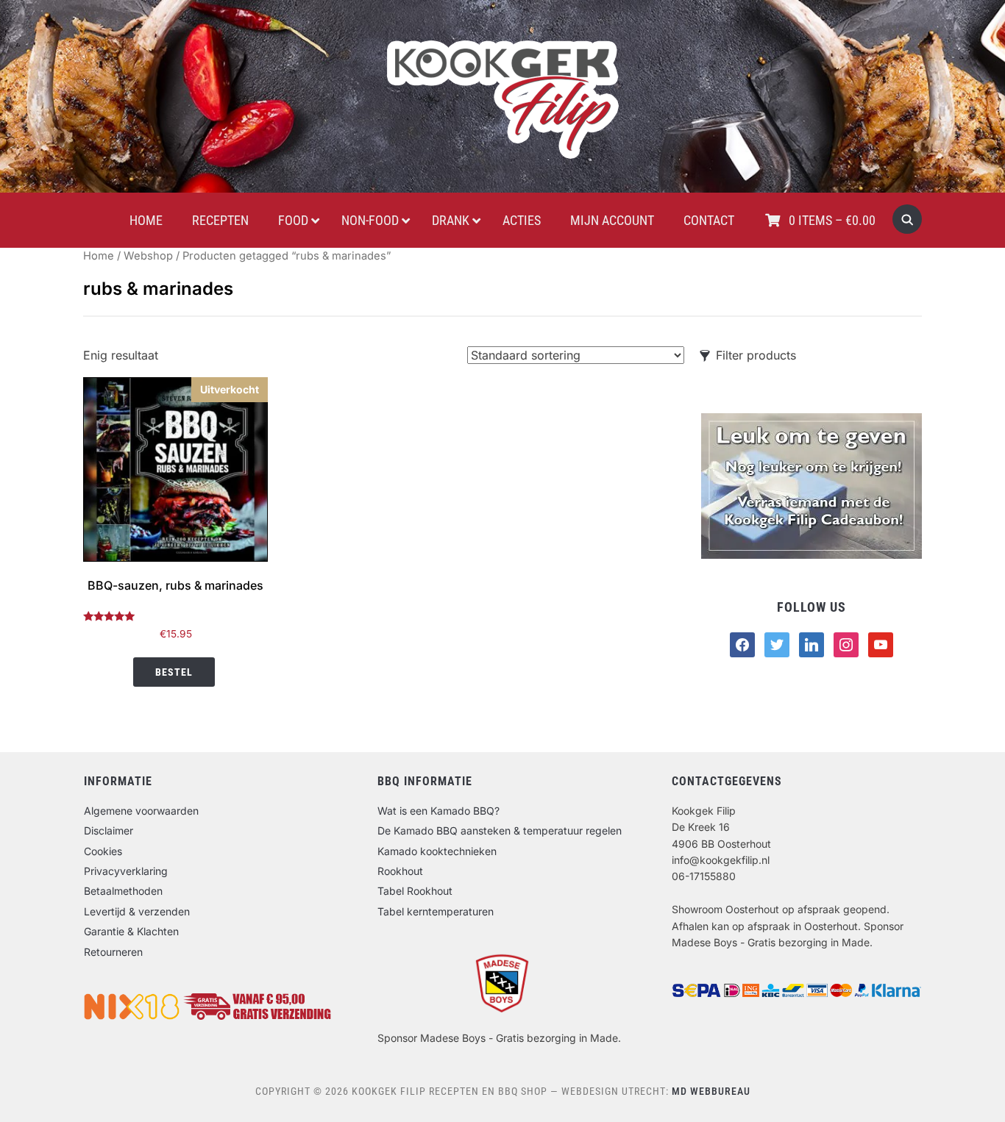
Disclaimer (108, 830)
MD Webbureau (711, 1091)
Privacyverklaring (126, 871)
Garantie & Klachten (131, 931)
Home (98, 255)
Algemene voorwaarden (141, 810)
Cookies (103, 851)
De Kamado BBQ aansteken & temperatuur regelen (499, 830)
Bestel (174, 672)
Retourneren (113, 952)
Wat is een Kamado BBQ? (438, 810)
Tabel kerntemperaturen (435, 911)
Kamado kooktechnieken (437, 851)
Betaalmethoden (123, 891)
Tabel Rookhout (414, 891)
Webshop (148, 255)
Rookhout (400, 871)
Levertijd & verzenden (137, 911)
